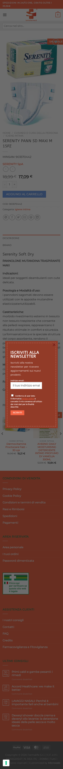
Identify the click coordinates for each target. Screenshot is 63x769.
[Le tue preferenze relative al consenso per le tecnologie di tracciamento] (6, 763)
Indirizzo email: (17, 381)
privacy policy (28, 399)
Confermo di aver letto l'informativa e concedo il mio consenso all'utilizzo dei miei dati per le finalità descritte (26, 401)
